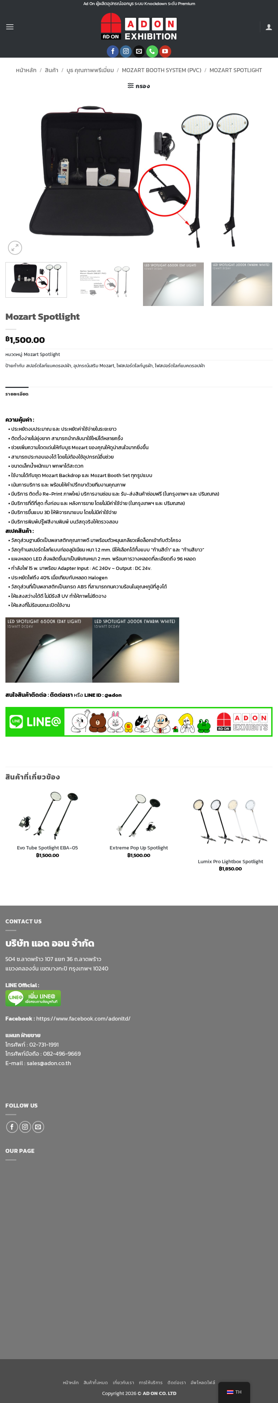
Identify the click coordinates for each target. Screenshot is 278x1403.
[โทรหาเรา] (152, 51)
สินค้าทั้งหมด (96, 1382)
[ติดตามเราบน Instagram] (126, 51)
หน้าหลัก (26, 70)
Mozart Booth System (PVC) (161, 70)
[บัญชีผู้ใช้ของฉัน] (269, 27)
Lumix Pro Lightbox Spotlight (230, 861)
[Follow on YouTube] (165, 51)
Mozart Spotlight (236, 70)
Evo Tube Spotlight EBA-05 (47, 847)
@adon (113, 695)
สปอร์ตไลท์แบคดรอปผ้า (48, 365)
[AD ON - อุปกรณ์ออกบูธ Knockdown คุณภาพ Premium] (139, 27)
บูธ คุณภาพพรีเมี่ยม (90, 70)
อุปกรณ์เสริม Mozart (93, 365)
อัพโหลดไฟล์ (203, 1382)
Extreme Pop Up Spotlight (139, 847)
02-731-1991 (44, 1044)
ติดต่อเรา (177, 1382)
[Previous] (19, 176)
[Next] (258, 176)
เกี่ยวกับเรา (123, 1382)
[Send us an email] (139, 51)
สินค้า (51, 70)
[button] (9, 27)
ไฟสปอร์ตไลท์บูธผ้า (135, 365)
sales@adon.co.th (49, 1063)
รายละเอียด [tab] (17, 393)
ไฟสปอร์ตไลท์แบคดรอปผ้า (180, 365)
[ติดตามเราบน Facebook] (113, 51)
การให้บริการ (151, 1382)
